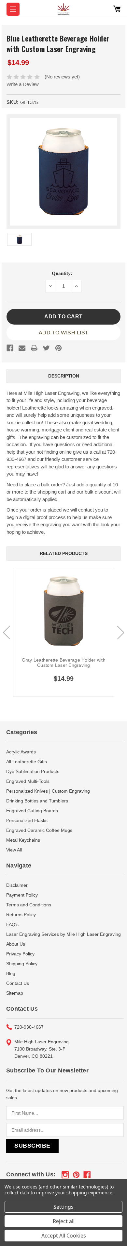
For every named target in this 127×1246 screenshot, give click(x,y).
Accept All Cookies (63, 1235)
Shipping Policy (21, 963)
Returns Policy (21, 914)
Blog (10, 973)
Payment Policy (22, 895)
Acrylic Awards (21, 751)
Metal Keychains (23, 840)
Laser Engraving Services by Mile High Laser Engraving (63, 934)
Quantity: (62, 273)
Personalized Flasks (27, 820)
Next (120, 632)
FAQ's (12, 924)
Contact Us (17, 983)
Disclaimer (17, 885)
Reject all (64, 1221)
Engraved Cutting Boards (32, 810)
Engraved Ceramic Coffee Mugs (39, 830)
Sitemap (14, 993)
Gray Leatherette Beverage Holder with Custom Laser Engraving (64, 662)
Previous (6, 632)
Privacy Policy (20, 953)
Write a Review (23, 84)
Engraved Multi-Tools (27, 781)
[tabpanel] (63, 632)
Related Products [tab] (64, 553)
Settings (63, 1206)
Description (63, 376)
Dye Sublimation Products (32, 771)
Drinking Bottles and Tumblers (37, 800)
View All (14, 849)
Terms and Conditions (28, 904)
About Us (15, 944)
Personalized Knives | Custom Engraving (48, 791)
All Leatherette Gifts (26, 761)
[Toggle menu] (13, 9)
